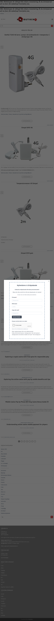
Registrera (16, 317)
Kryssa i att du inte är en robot (19, 321)
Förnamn (14, 297)
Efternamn (14, 303)
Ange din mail (15, 310)
